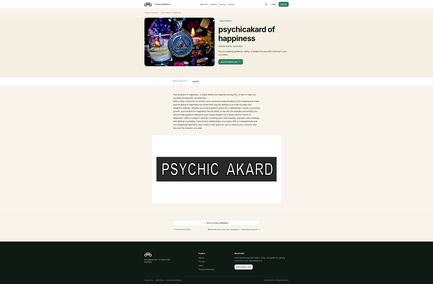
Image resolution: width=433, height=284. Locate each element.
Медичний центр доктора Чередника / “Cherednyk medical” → (234, 229)
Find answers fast (243, 267)
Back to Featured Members (216, 223)
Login (273, 4)
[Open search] (266, 4)
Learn (200, 265)
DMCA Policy (159, 280)
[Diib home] (148, 4)
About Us (203, 4)
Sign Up (284, 4)
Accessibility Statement (173, 280)
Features (213, 4)
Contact (231, 4)
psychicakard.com (230, 62)
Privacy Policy (149, 280)
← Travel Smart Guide (182, 229)
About (201, 258)
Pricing (222, 4)
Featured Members (162, 4)
